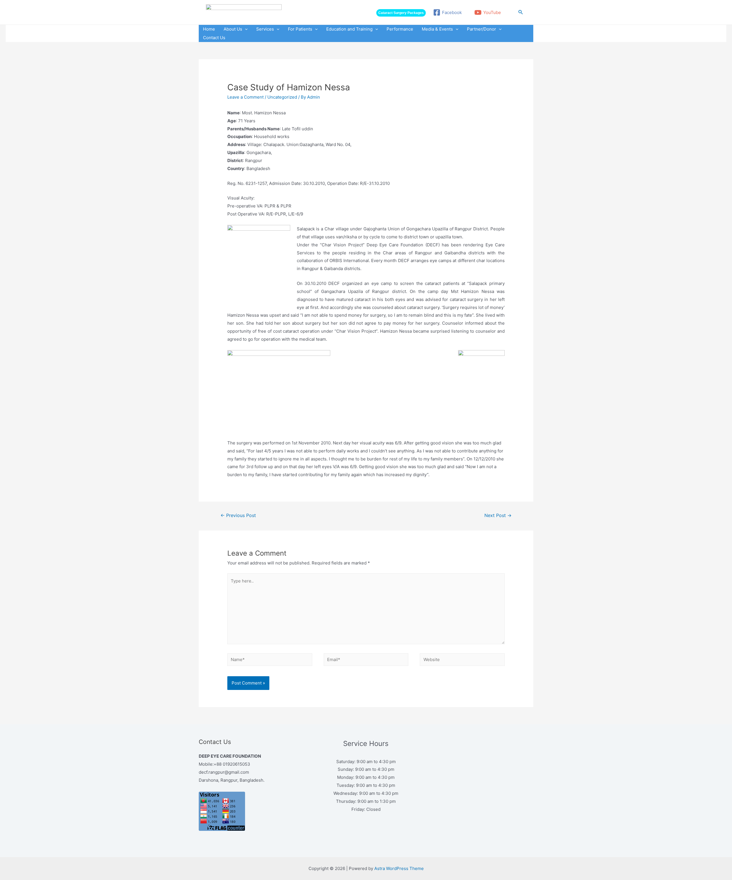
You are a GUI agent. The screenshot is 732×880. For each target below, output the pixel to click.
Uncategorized (282, 97)
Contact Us (214, 37)
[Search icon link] (520, 12)
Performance (400, 29)
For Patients (300, 29)
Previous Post (238, 515)
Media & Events (437, 29)
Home (209, 29)
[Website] (462, 660)
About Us (233, 29)
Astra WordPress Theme (399, 868)
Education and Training (349, 29)
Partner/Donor (481, 29)
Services (265, 29)
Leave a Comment (245, 97)
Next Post (498, 515)
